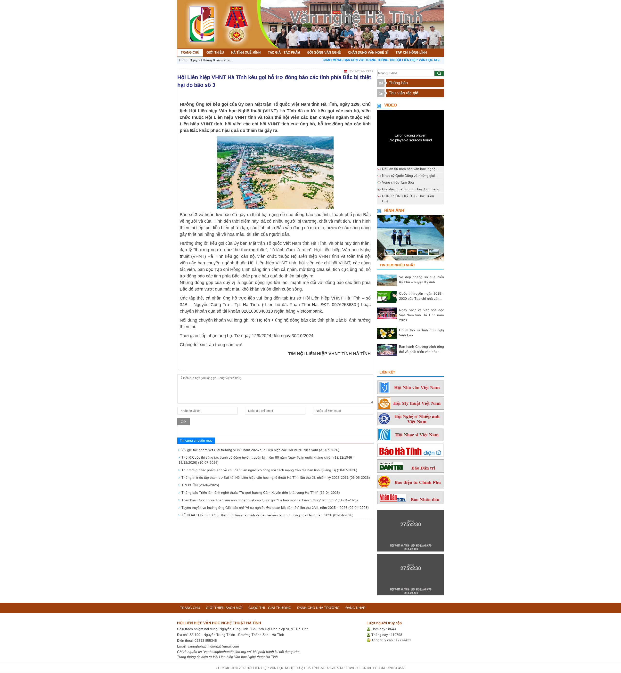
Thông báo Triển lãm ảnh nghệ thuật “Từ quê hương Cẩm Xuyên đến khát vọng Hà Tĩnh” (260, 493)
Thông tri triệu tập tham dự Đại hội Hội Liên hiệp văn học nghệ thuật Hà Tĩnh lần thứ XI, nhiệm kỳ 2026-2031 (275, 477)
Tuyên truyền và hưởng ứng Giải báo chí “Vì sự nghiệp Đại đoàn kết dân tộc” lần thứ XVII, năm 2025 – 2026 (275, 508)
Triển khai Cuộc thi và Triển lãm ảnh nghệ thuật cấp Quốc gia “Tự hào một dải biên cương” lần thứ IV (269, 500)
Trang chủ (190, 608)
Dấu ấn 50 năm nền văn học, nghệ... (410, 169)
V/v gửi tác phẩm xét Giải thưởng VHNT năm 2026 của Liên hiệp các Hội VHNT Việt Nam (260, 450)
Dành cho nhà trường (318, 608)
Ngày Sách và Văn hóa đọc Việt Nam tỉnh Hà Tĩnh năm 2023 (421, 315)
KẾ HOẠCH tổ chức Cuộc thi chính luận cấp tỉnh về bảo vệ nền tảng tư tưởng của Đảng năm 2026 (267, 515)
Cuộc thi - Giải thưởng (269, 608)
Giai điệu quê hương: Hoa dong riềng (410, 189)
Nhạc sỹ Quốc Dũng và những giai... (410, 176)
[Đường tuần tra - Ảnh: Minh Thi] (410, 239)
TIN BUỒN (200, 485)
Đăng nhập (355, 608)
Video (390, 105)
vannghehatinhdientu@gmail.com (213, 646)
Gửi (183, 422)
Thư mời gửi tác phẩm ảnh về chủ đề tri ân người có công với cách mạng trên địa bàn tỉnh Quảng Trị (269, 470)
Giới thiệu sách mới (224, 608)
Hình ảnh (394, 210)
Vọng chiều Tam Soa (398, 182)
